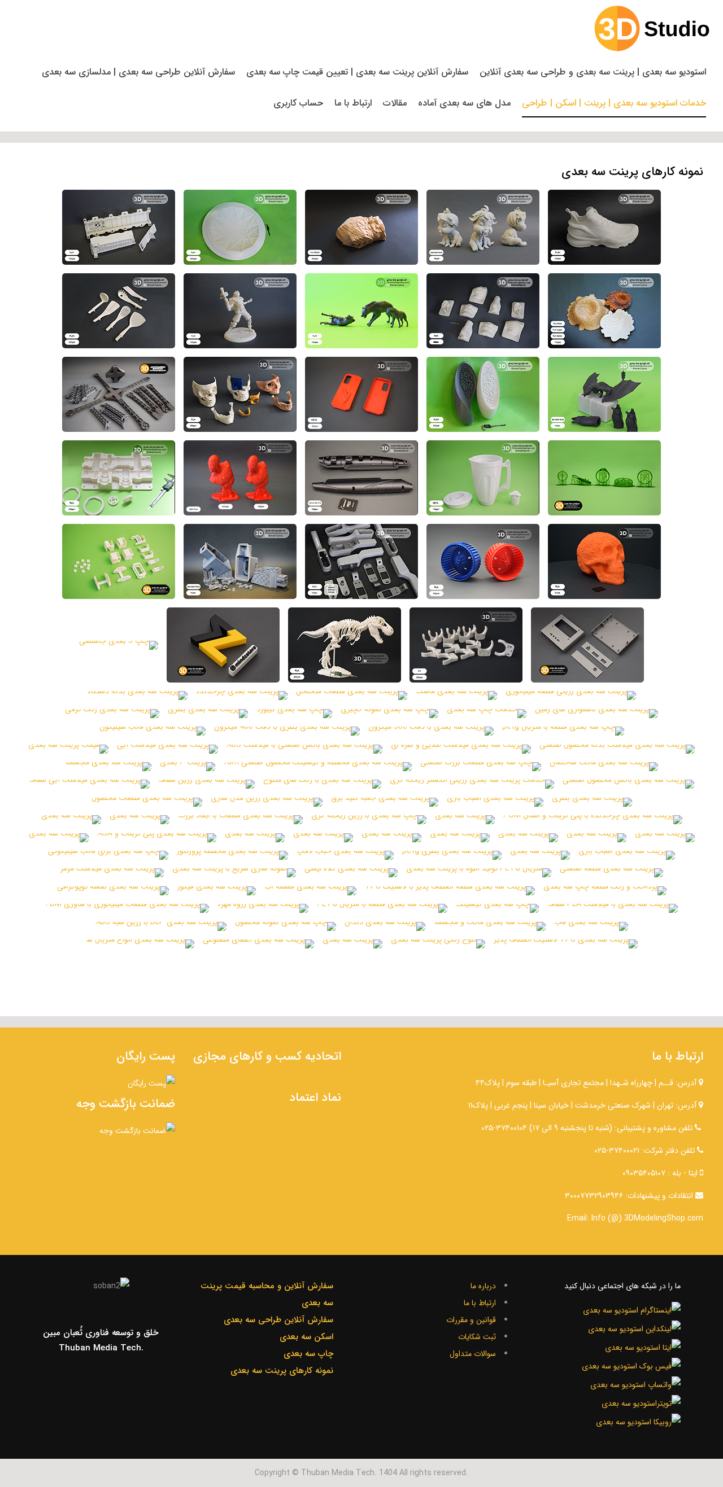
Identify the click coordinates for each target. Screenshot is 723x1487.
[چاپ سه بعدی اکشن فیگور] (240, 310)
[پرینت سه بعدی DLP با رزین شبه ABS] (161, 926)
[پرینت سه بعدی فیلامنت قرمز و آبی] (482, 561)
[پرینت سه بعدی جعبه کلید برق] (384, 802)
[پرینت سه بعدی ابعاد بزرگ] (118, 477)
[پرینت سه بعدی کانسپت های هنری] (482, 310)
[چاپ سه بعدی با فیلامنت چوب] (361, 227)
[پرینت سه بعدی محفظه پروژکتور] (232, 855)
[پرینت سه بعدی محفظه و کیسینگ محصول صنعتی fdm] (318, 766)
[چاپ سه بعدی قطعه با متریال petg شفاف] (482, 477)
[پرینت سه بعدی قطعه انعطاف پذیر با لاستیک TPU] (450, 890)
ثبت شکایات (477, 1337)
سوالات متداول (473, 1354)
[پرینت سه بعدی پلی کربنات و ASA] (156, 837)
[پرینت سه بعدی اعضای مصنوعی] (258, 943)
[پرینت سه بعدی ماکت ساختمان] (604, 766)
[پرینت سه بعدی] (465, 819)
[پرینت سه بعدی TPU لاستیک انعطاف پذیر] (566, 943)
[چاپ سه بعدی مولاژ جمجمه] (240, 394)
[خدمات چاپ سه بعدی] (486, 713)
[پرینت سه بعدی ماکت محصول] (604, 227)
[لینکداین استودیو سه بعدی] (634, 1328)
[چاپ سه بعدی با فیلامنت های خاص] (604, 310)
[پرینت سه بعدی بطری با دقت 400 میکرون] (287, 731)
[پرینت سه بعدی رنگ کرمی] (112, 713)
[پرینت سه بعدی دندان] (385, 926)
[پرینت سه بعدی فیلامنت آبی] (167, 749)
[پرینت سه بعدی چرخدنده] (242, 695)
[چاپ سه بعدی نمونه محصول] (285, 926)
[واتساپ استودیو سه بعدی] (635, 1383)
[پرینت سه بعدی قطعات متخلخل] (351, 695)
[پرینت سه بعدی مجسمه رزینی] (604, 394)
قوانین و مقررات (471, 1320)
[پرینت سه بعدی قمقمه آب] (310, 890)
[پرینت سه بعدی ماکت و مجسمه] (490, 926)
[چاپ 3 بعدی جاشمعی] (118, 645)
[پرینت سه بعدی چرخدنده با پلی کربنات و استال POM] (592, 819)
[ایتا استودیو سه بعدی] (643, 1346)
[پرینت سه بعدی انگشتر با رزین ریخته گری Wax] (604, 477)
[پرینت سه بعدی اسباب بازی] (495, 802)
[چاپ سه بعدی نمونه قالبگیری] (482, 394)
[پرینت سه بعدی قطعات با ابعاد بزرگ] (240, 819)
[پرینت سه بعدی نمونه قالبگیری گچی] (240, 227)
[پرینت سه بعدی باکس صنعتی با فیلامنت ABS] (304, 749)
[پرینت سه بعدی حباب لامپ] (345, 855)
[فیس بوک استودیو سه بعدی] (631, 1365)
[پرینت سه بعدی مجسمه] (108, 766)
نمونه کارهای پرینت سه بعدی (281, 1370)
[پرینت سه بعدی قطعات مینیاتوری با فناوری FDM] (127, 908)
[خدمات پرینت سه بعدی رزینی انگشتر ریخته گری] (472, 784)
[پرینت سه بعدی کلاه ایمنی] (351, 872)
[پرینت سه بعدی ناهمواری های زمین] (596, 713)
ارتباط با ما (480, 1303)
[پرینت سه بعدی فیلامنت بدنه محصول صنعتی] (617, 749)
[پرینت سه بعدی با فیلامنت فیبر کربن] (361, 477)
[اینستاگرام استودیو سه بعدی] (632, 1309)
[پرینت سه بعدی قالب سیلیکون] (152, 731)
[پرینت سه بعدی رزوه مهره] (262, 908)
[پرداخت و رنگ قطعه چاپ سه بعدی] (605, 890)
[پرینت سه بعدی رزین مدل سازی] (267, 802)
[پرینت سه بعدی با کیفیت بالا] (604, 561)
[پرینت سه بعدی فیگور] (216, 890)
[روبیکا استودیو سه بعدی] (638, 1421)
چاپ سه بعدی (308, 1354)
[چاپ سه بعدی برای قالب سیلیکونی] (108, 855)
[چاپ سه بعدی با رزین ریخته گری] (368, 819)
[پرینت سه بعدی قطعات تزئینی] (361, 310)
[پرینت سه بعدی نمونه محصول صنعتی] (118, 227)
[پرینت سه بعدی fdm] (344, 645)
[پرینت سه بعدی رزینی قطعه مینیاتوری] (571, 695)
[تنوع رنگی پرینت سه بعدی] (438, 943)
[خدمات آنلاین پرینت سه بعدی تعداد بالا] (118, 561)
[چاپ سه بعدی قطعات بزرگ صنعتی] (480, 766)
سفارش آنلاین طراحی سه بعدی (278, 1320)
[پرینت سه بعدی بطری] (208, 713)
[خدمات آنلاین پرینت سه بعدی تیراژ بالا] (361, 561)
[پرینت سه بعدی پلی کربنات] (466, 645)
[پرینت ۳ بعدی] (187, 766)
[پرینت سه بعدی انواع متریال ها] (140, 943)
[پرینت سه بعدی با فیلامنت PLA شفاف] (612, 908)
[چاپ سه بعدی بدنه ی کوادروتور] (118, 394)
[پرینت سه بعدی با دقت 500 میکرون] (431, 731)
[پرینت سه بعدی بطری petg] (452, 855)
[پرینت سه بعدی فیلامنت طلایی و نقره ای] (461, 749)
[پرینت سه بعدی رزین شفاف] (206, 784)
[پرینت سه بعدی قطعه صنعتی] (611, 872)
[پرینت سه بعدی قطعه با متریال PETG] (382, 908)
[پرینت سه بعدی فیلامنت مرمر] (112, 872)
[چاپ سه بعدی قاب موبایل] (361, 394)
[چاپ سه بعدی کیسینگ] (497, 908)
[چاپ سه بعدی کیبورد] (294, 713)
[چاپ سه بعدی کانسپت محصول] (118, 310)
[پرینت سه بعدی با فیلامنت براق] (240, 477)
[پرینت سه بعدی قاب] (591, 926)
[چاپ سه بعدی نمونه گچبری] (389, 713)
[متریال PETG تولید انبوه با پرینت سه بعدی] (478, 872)
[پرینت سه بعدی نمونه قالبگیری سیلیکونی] (482, 227)
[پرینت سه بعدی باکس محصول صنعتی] (628, 784)
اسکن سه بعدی (306, 1337)
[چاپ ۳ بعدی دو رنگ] (223, 645)
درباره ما (483, 1286)
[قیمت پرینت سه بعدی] (68, 749)
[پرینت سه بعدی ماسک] (456, 695)
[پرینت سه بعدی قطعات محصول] (147, 802)
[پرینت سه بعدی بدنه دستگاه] (138, 695)
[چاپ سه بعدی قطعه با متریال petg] (563, 731)
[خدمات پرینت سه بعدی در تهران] (587, 645)
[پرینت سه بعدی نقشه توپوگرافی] (113, 890)
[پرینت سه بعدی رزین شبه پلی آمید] (240, 561)
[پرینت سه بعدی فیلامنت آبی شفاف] (89, 784)
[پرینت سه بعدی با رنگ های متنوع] (322, 784)
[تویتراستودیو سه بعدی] (641, 1402)
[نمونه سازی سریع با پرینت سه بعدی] (234, 872)
